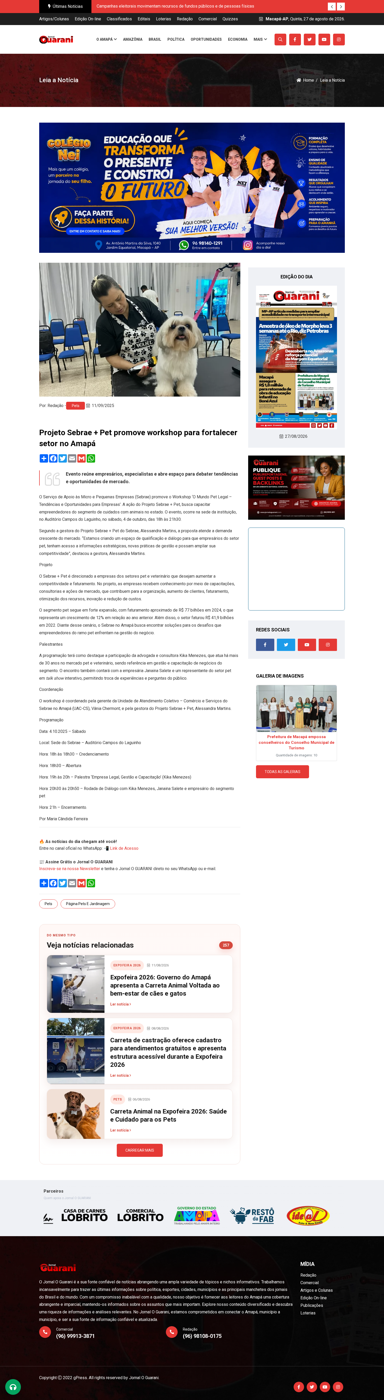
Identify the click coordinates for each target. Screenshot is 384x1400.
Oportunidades (206, 39)
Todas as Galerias (282, 772)
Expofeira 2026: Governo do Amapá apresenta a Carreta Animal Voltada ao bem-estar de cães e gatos (165, 985)
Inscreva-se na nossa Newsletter (69, 868)
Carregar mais (139, 1150)
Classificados (119, 18)
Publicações (311, 1305)
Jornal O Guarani (144, 1377)
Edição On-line (88, 18)
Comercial (208, 18)
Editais (144, 18)
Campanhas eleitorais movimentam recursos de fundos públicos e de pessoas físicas (175, 6)
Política (175, 39)
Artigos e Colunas (316, 1290)
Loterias (163, 18)
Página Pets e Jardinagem (88, 904)
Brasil (155, 39)
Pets (75, 406)
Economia (237, 39)
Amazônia (132, 39)
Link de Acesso (124, 848)
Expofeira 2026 (127, 965)
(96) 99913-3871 (75, 1336)
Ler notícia (120, 1004)
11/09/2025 (103, 405)
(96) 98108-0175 (202, 1336)
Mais (258, 39)
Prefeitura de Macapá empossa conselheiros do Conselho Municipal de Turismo (296, 742)
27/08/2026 (296, 436)
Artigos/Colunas (54, 18)
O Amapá (104, 39)
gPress (80, 1377)
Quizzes (230, 18)
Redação (185, 18)
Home (308, 80)
